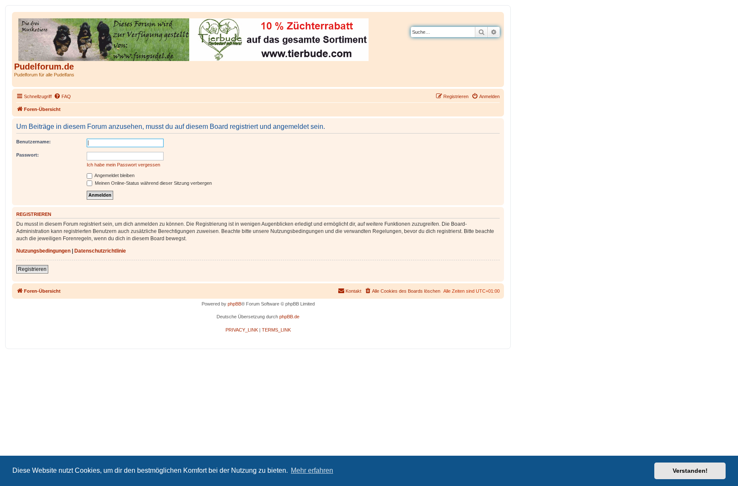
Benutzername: (33, 141)
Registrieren (32, 269)
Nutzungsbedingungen (43, 251)
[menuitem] (62, 96)
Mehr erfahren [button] (312, 470)
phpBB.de (289, 316)
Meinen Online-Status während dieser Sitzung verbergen (153, 183)
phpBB (234, 303)
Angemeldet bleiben (114, 175)
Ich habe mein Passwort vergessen (123, 164)
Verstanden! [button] (690, 470)
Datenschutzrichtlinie (100, 251)
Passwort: (27, 154)
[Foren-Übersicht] (194, 38)
